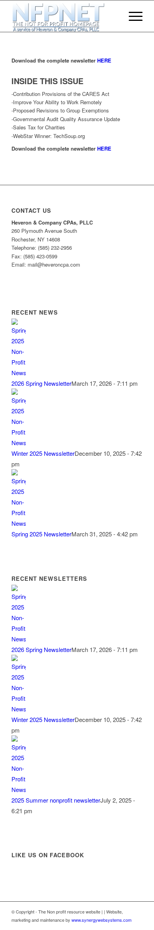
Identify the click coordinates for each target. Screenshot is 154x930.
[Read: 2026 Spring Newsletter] (18, 372)
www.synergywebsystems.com (101, 920)
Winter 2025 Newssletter (43, 453)
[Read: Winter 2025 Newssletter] (18, 442)
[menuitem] (113, 16)
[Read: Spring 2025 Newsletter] (18, 523)
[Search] (113, 16)
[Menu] (132, 16)
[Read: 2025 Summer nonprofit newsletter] (18, 789)
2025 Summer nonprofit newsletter (55, 800)
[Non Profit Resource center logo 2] (63, 16)
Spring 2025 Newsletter (41, 534)
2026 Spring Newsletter (41, 383)
